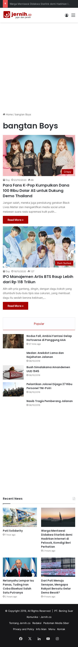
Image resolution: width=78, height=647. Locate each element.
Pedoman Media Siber (56, 623)
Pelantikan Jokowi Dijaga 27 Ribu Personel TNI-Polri (49, 386)
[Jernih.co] (18, 15)
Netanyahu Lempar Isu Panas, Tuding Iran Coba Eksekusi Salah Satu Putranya (18, 586)
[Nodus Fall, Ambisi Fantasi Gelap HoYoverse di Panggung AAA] (13, 341)
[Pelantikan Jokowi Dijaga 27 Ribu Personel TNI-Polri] (13, 389)
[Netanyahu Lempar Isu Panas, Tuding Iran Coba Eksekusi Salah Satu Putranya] (20, 567)
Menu (51, 629)
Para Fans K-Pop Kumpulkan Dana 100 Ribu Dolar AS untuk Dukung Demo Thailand (36, 191)
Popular (39, 323)
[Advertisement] (39, 65)
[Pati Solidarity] (20, 517)
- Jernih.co (45, 616)
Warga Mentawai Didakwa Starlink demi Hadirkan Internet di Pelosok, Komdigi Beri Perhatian (56, 539)
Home (9, 114)
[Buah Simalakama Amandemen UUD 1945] (13, 372)
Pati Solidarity (13, 531)
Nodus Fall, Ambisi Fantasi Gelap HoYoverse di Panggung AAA (49, 338)
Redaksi (36, 623)
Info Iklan (41, 629)
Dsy (8, 180)
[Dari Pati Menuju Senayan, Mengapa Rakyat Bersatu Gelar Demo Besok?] (58, 567)
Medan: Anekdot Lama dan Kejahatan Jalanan (45, 355)
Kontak (61, 629)
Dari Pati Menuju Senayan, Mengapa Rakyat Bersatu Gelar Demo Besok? (56, 586)
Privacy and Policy (23, 629)
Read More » (15, 219)
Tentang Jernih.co (19, 623)
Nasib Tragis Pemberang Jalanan (50, 401)
